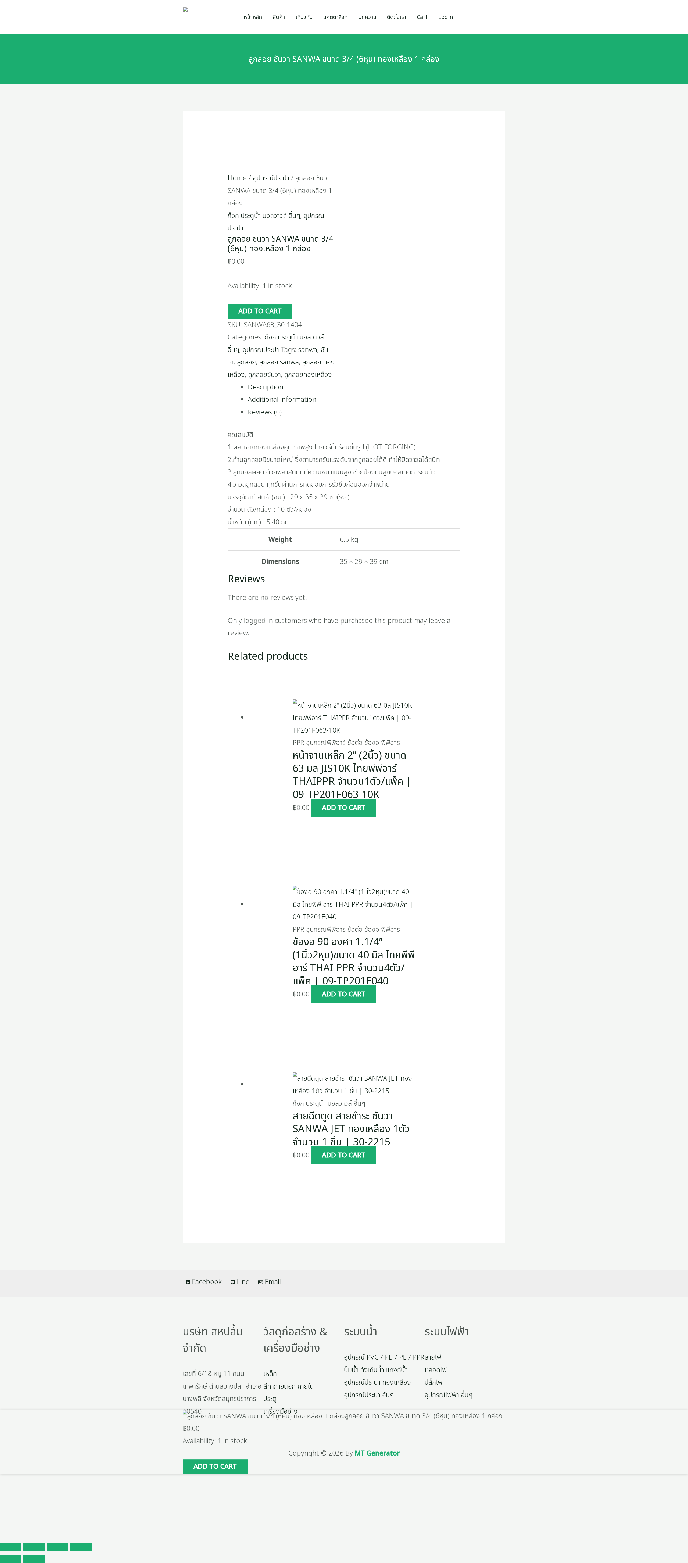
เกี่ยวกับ (304, 17)
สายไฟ (433, 1357)
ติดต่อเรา (396, 17)
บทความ (367, 17)
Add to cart (260, 311)
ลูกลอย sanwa (279, 362)
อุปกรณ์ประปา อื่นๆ (369, 1395)
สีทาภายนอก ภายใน (288, 1386)
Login (445, 17)
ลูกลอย (246, 362)
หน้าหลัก (253, 17)
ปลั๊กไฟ (433, 1382)
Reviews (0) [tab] (265, 412)
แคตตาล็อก (335, 17)
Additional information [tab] (282, 400)
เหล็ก (270, 1374)
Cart (422, 17)
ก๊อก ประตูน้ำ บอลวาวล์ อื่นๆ (264, 216)
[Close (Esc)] (81, 1547)
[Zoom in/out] (11, 1547)
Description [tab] (265, 387)
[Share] (57, 1547)
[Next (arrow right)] (34, 1559)
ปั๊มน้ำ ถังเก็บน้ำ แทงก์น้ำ (376, 1370)
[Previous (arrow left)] (11, 1559)
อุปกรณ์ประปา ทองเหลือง (377, 1382)
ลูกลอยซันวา (264, 375)
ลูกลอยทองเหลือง (308, 375)
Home (237, 178)
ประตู (270, 1399)
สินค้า (279, 17)
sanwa (307, 350)
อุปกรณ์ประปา (271, 178)
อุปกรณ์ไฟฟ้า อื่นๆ (448, 1395)
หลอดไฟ (436, 1370)
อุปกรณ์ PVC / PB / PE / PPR (384, 1357)
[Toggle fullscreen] (34, 1547)
